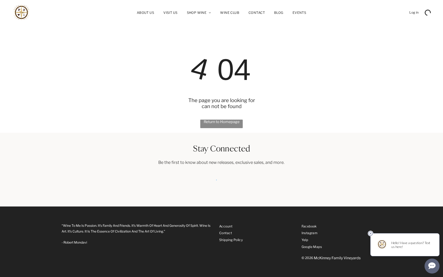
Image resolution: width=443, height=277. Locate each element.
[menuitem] (145, 12)
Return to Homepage (221, 122)
